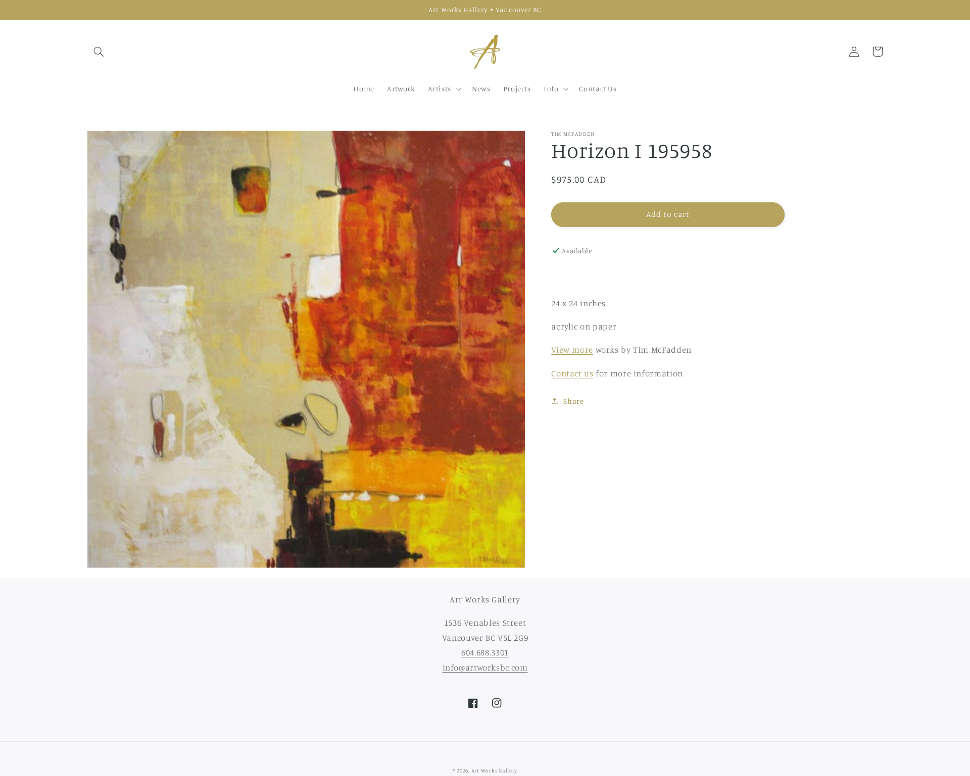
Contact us (572, 373)
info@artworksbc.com (485, 667)
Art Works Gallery (494, 770)
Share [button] (573, 401)
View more (572, 350)
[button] (99, 51)
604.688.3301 (485, 652)
